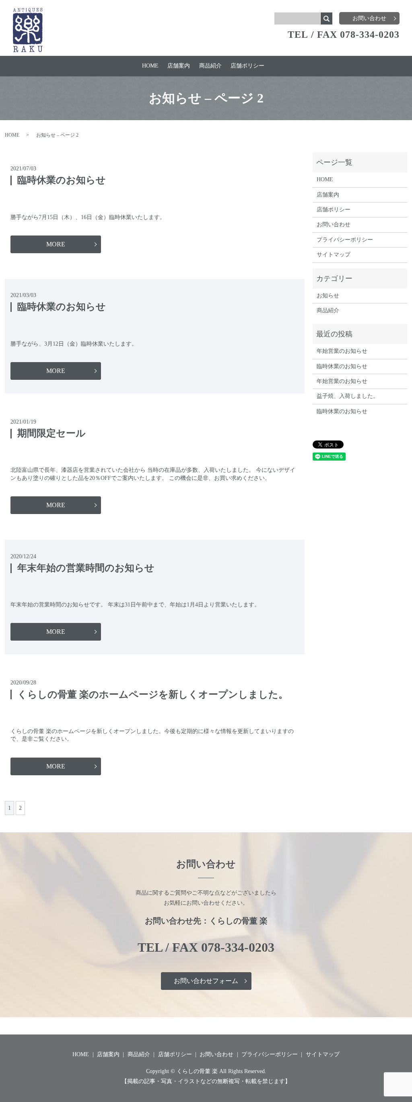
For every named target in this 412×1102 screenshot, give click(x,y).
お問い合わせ (369, 18)
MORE (55, 244)
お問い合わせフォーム (206, 980)
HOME (150, 66)
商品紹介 (210, 66)
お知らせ (328, 296)
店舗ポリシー (247, 66)
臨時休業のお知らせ (61, 180)
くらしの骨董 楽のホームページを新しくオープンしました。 (152, 694)
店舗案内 (178, 66)
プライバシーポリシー (345, 240)
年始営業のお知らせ (342, 351)
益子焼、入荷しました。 (348, 396)
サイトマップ (333, 255)
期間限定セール (51, 433)
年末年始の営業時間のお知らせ (85, 568)
